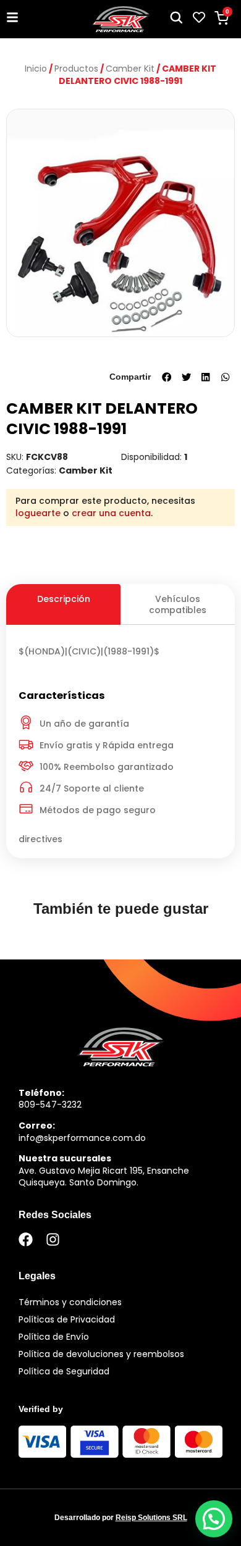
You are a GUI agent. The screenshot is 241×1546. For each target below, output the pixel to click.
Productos (76, 68)
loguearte (38, 513)
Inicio (36, 68)
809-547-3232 (50, 1104)
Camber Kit (130, 68)
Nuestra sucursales (65, 1158)
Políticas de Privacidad (67, 1319)
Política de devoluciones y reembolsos (101, 1354)
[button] (167, 377)
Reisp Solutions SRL (151, 1517)
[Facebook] (26, 1239)
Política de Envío (54, 1337)
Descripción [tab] (63, 599)
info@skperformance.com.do (82, 1138)
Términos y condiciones (70, 1302)
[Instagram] (53, 1239)
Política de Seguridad (64, 1371)
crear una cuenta (111, 513)
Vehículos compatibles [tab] (177, 604)
